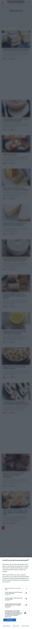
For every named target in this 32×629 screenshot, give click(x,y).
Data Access (16, 626)
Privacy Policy (25, 626)
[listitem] (16, 589)
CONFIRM (10, 620)
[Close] (28, 560)
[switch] (25, 593)
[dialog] (16, 593)
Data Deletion (6, 626)
